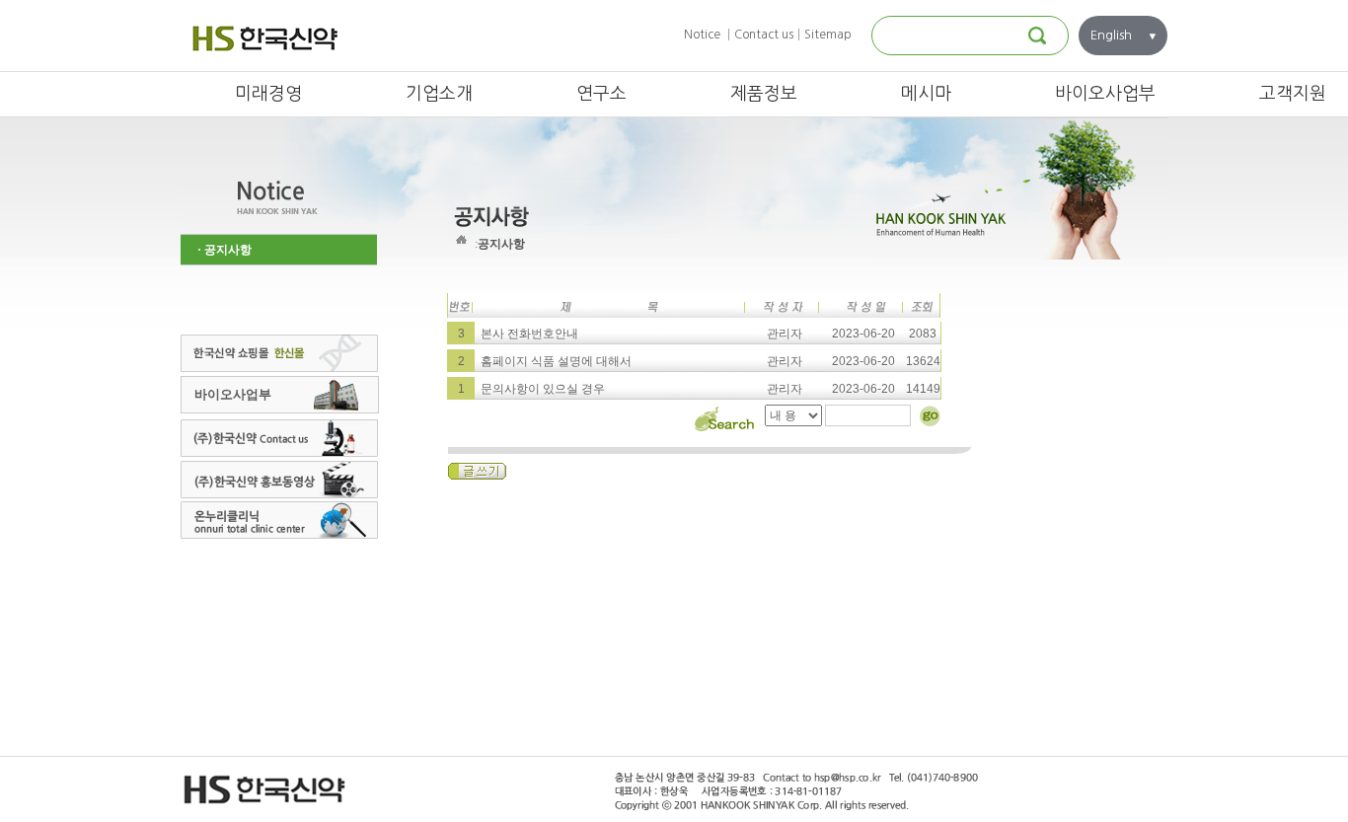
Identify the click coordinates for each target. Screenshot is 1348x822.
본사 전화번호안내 (528, 333)
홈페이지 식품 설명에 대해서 (555, 361)
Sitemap (828, 34)
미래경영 (268, 94)
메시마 (926, 94)
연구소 (601, 94)
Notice (702, 34)
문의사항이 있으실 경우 (541, 389)
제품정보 (763, 94)
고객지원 (1292, 94)
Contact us (763, 34)
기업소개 (439, 94)
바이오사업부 (1105, 94)
